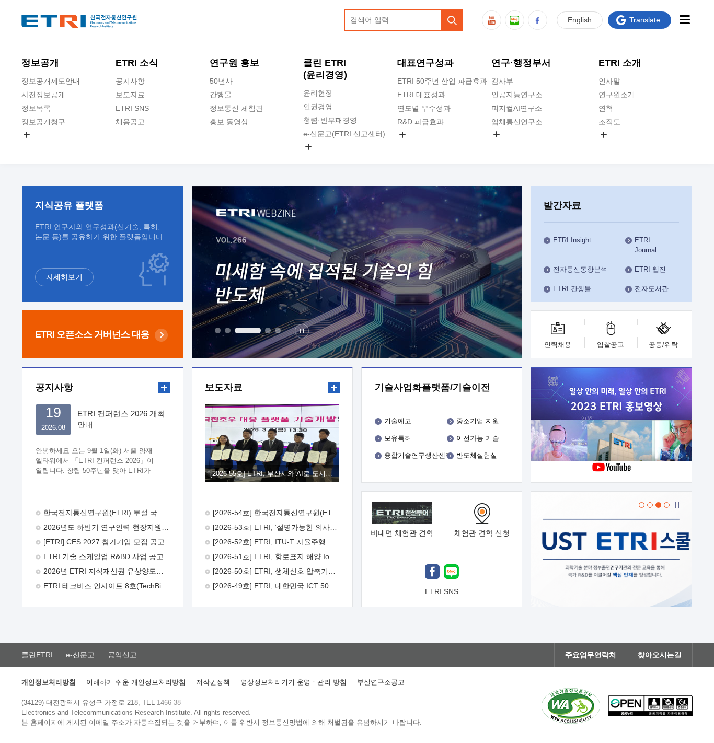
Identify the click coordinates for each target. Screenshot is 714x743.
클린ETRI (37, 655)
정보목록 (36, 108)
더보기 (164, 387)
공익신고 (317, 159)
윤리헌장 (317, 93)
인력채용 (557, 345)
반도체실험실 (476, 455)
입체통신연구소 (517, 122)
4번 (268, 330)
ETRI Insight (572, 240)
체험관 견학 (482, 533)
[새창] (432, 573)
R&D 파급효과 (420, 122)
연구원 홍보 (234, 62)
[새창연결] (619, 415)
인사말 (609, 81)
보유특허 (397, 438)
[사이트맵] (684, 19)
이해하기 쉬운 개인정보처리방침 (136, 682)
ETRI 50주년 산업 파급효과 (442, 81)
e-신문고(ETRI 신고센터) (344, 134)
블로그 (514, 20)
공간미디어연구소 (520, 146)
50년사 (221, 81)
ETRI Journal (646, 245)
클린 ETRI (325, 68)
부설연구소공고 (381, 682)
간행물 (221, 94)
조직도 (609, 122)
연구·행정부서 (521, 62)
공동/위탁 (663, 345)
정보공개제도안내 (50, 81)
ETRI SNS (132, 108)
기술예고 (397, 421)
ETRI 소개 (619, 62)
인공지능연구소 (517, 94)
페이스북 (537, 20)
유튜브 (491, 20)
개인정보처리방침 (48, 682)
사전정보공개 (43, 94)
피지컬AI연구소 (516, 108)
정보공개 (40, 62)
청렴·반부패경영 (330, 120)
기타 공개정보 (621, 147)
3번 (248, 330)
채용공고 (130, 122)
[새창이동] (611, 549)
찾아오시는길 (660, 655)
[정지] (302, 331)
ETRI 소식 (137, 62)
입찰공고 (610, 345)
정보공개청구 (43, 122)
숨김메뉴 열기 (26, 135)
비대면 (402, 533)
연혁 (605, 108)
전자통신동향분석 (580, 269)
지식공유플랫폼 (422, 147)
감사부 (502, 81)
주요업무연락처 (590, 655)
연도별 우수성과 (424, 108)
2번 (228, 330)
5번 (278, 330)
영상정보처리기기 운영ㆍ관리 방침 (293, 682)
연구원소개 (616, 94)
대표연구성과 (425, 62)
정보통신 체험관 (236, 108)
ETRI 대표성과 (421, 94)
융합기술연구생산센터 (418, 455)
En (580, 20)
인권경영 (317, 106)
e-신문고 (80, 655)
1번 (218, 330)
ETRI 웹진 (650, 269)
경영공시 (36, 147)
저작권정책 (213, 682)
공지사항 (130, 81)
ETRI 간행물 (572, 289)
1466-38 (169, 702)
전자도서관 (652, 289)
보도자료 (130, 94)
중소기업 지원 (477, 421)
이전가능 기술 (477, 438)
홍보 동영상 (229, 122)
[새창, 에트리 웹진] (357, 272)
